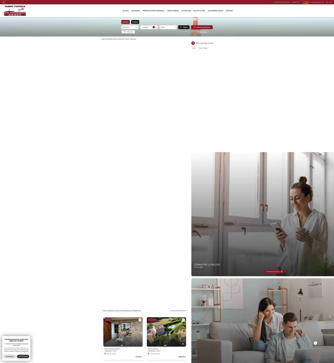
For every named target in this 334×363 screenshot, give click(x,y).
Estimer (135, 22)
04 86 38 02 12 (295, 2)
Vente (127, 39)
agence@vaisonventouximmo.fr (282, 2)
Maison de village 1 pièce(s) (112, 350)
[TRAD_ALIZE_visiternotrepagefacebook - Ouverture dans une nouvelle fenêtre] (3, 2)
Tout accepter (23, 356)
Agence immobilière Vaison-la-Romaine (113, 39)
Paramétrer (9, 356)
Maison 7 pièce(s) (154, 350)
